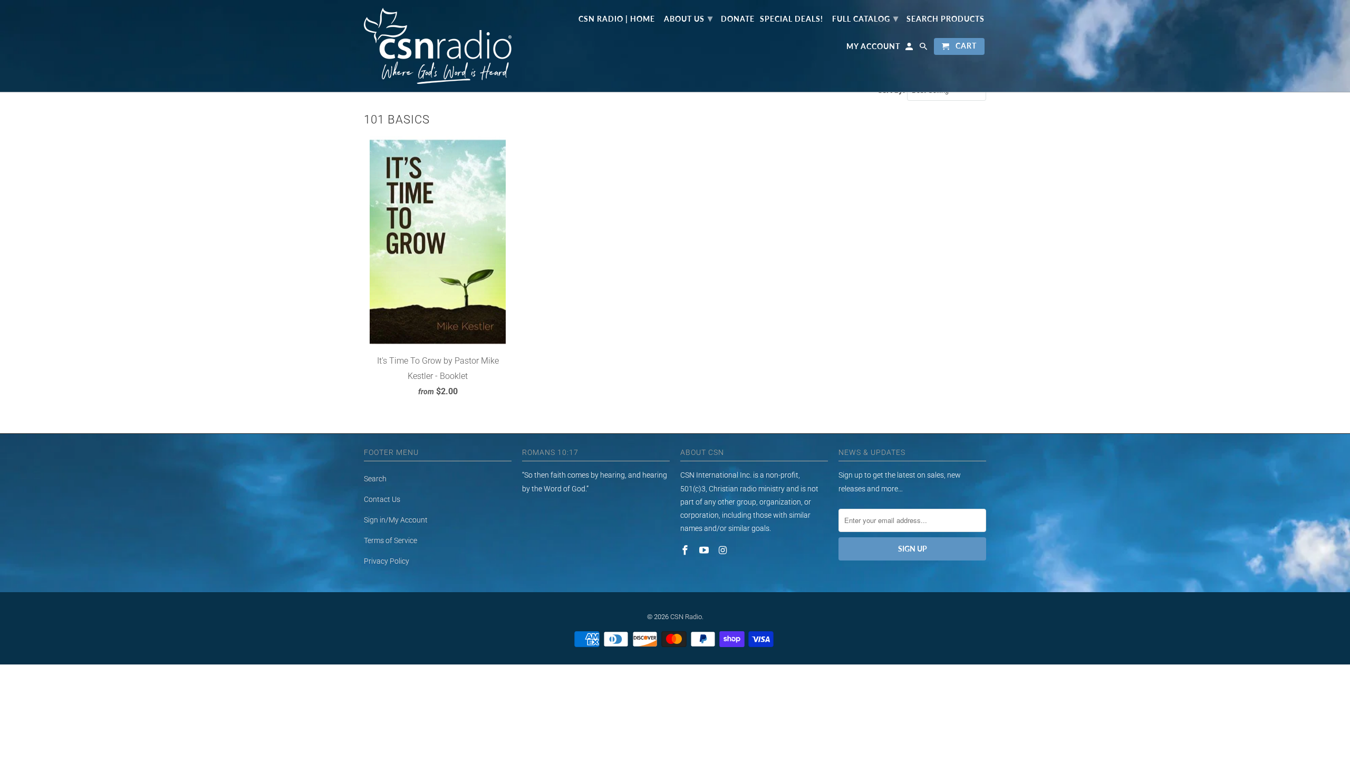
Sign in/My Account (396, 520)
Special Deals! (791, 19)
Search (375, 478)
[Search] (924, 48)
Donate (738, 19)
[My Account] (909, 48)
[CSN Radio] (438, 46)
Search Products (946, 19)
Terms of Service (390, 540)
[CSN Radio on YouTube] (705, 550)
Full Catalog (865, 18)
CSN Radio (686, 617)
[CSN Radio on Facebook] (686, 550)
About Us (688, 18)
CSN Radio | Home (616, 19)
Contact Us (382, 499)
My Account (873, 46)
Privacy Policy (386, 561)
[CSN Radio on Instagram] (724, 550)
